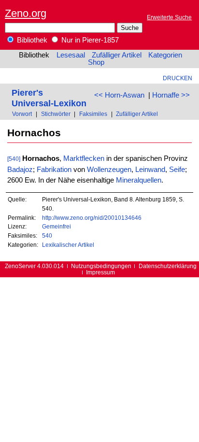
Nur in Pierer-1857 (89, 40)
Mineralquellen (138, 180)
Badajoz (20, 169)
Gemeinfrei (56, 226)
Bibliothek (31, 40)
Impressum (100, 272)
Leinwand (150, 169)
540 (47, 235)
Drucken (177, 78)
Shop (96, 62)
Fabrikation (54, 169)
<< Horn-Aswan (119, 95)
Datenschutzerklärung (168, 266)
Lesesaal (71, 55)
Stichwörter (56, 114)
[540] (13, 159)
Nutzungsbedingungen (101, 266)
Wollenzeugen (109, 169)
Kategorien (165, 55)
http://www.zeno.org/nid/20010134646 (92, 217)
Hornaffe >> (171, 95)
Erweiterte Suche (169, 17)
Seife (177, 169)
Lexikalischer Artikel (68, 245)
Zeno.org (25, 13)
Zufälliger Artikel (117, 55)
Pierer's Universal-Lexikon (49, 97)
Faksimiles (93, 114)
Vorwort (22, 114)
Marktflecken (83, 158)
